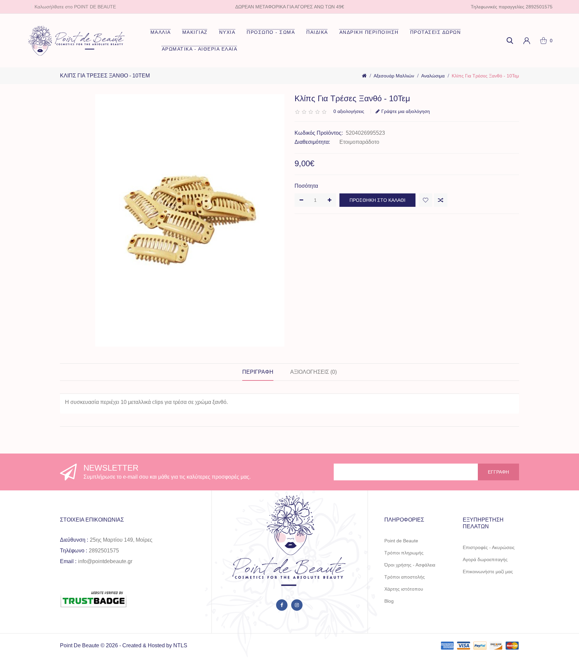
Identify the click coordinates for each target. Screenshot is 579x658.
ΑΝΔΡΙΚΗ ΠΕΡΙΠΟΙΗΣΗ (369, 32)
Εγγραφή (498, 472)
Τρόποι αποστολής (404, 577)
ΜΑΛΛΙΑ (160, 32)
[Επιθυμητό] (425, 200)
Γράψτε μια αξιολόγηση (405, 111)
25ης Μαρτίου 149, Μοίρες (121, 540)
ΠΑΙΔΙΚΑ (317, 32)
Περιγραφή (257, 372)
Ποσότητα (306, 186)
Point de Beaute (401, 540)
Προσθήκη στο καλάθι (377, 200)
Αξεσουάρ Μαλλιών (394, 75)
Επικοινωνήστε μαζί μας (488, 571)
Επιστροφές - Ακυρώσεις (489, 547)
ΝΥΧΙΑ (227, 32)
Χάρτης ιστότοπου (403, 589)
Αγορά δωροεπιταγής (485, 559)
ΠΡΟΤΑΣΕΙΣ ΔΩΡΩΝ (435, 32)
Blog (389, 601)
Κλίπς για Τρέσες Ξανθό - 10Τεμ (485, 75)
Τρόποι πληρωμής (404, 552)
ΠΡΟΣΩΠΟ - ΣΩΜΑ (271, 32)
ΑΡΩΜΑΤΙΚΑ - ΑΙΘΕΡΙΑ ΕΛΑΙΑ (200, 49)
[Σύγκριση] (440, 200)
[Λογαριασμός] (526, 40)
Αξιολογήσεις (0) (313, 372)
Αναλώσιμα (433, 75)
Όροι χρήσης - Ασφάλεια (409, 564)
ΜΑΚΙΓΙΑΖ (195, 32)
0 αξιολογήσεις (348, 111)
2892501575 (104, 550)
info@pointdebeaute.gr (105, 561)
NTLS (180, 645)
